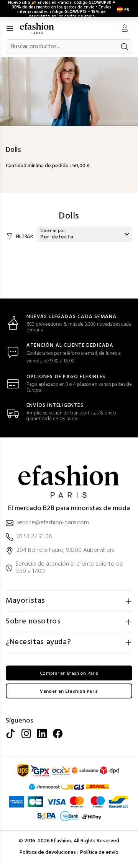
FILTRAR (24, 237)
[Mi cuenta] (124, 29)
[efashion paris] (41, 28)
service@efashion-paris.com (52, 523)
